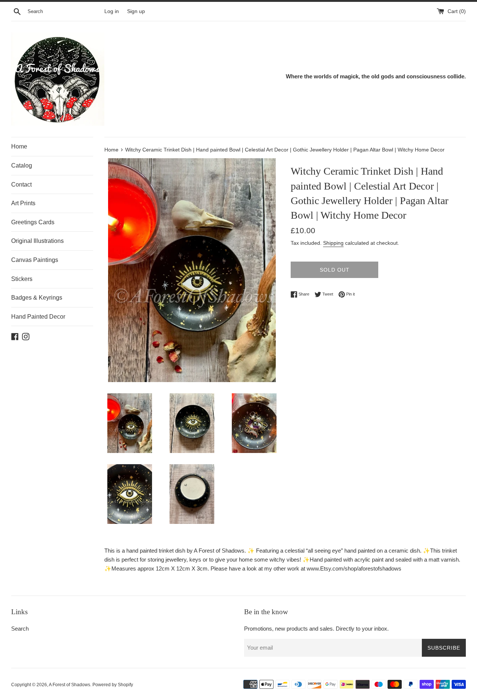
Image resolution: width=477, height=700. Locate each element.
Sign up (136, 11)
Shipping (333, 243)
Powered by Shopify (112, 684)
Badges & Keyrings (36, 297)
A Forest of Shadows (69, 684)
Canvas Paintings (34, 260)
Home (19, 146)
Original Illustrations (37, 241)
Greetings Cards (32, 222)
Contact (21, 184)
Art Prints (23, 203)
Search (20, 628)
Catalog (21, 165)
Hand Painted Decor (38, 316)
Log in (111, 11)
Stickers (21, 279)
